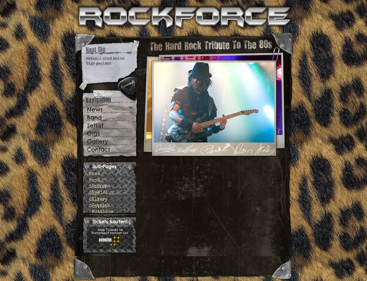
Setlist (95, 125)
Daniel (100, 192)
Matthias (102, 212)
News (95, 109)
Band (94, 117)
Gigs (93, 133)
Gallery (97, 141)
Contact (98, 149)
